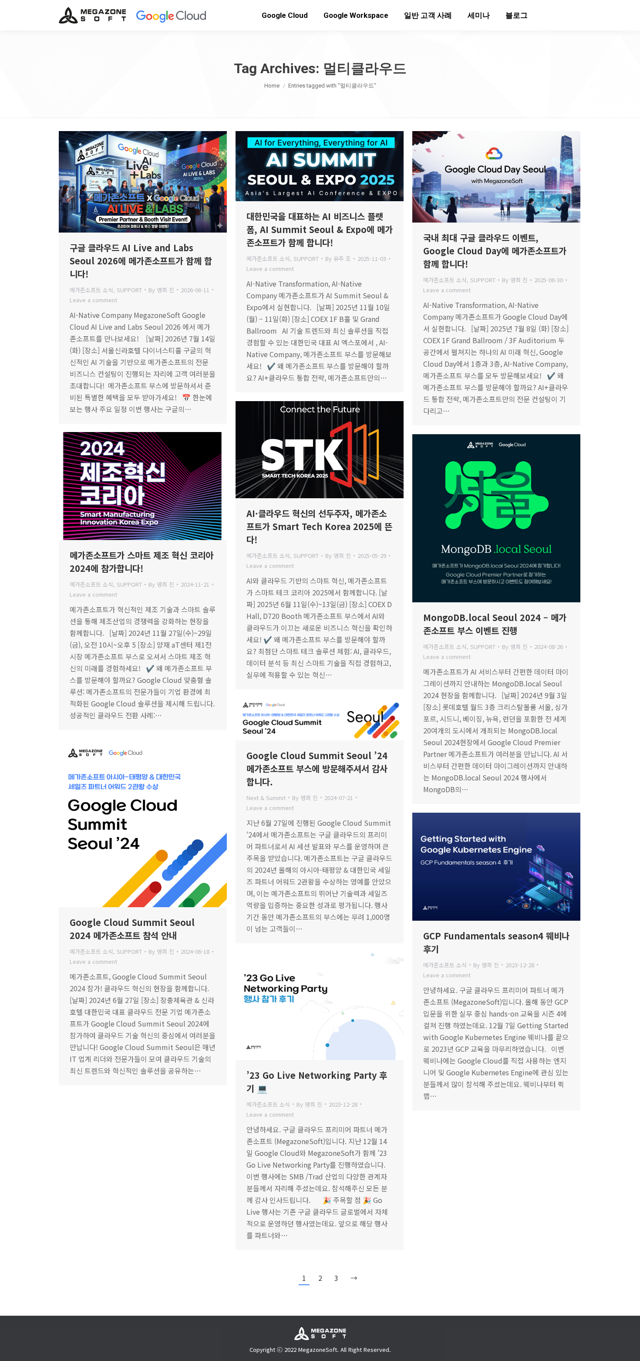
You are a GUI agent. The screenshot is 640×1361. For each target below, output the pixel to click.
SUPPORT (129, 290)
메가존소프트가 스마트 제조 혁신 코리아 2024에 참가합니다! (141, 561)
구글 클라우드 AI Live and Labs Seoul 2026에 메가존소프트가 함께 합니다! (141, 260)
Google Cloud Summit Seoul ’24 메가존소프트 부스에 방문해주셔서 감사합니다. (316, 768)
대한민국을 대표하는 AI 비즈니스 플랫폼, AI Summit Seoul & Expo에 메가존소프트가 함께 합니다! (319, 229)
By (161, 290)
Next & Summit (266, 798)
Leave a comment (93, 300)
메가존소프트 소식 (91, 290)
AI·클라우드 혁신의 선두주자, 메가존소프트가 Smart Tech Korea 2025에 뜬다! (319, 526)
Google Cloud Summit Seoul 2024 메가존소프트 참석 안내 (132, 929)
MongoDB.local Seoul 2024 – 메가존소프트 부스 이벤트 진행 (494, 624)
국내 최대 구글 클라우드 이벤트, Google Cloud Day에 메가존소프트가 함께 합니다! (494, 250)
